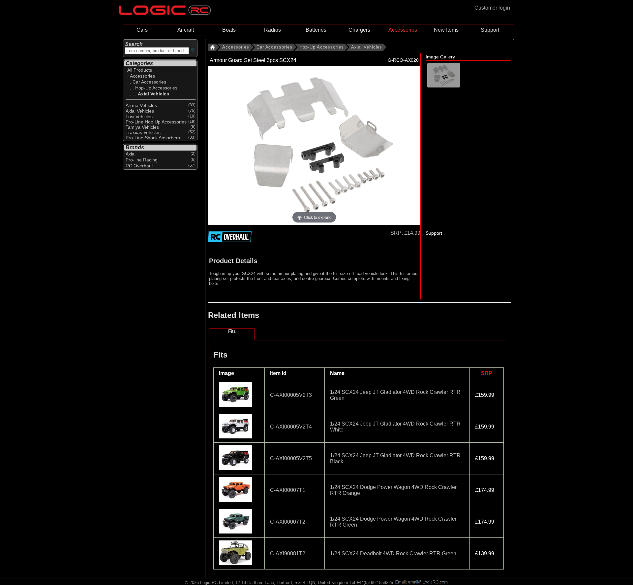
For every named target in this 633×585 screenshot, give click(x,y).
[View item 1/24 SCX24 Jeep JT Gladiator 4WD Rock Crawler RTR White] (236, 436)
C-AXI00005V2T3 (291, 395)
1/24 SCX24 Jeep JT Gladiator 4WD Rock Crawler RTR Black (395, 458)
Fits (232, 331)
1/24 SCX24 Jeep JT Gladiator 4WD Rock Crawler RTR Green (395, 395)
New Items (446, 30)
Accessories (402, 30)
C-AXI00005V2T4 (291, 427)
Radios (272, 30)
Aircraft (185, 30)
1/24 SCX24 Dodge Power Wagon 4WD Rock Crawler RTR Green (393, 522)
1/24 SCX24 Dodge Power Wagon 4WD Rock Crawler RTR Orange (393, 490)
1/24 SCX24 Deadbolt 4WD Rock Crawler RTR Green (393, 553)
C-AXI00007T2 (287, 522)
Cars (142, 30)
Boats (229, 30)
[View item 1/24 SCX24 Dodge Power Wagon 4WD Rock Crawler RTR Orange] (236, 500)
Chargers (359, 30)
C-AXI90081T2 (287, 553)
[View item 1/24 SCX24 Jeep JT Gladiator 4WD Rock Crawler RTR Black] (236, 468)
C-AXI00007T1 (287, 490)
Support (490, 30)
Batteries (316, 30)
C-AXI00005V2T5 (291, 458)
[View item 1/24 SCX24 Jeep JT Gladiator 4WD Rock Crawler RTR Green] (236, 404)
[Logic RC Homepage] (165, 13)
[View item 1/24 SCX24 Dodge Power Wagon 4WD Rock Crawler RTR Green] (236, 531)
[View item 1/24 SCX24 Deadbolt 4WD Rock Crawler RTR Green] (236, 563)
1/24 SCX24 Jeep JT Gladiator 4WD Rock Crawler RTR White (395, 426)
